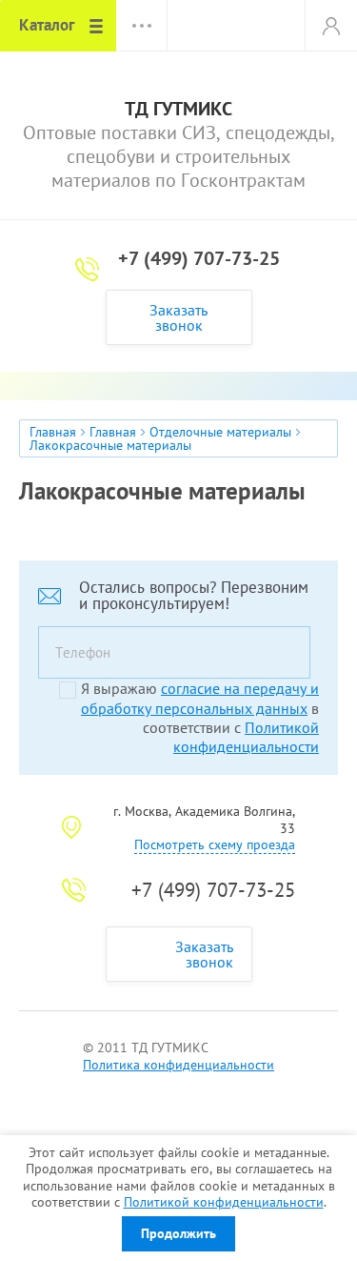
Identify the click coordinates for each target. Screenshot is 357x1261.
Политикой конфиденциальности (224, 1201)
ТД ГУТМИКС (178, 109)
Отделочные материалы (220, 431)
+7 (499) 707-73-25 (199, 258)
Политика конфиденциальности (178, 1064)
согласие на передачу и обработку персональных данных (200, 698)
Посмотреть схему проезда (214, 844)
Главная (53, 431)
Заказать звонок (178, 317)
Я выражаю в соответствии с (200, 717)
